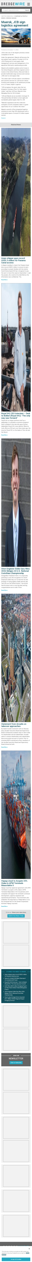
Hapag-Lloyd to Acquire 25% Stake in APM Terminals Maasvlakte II (14, 883)
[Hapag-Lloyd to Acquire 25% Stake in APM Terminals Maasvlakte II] (16, 815)
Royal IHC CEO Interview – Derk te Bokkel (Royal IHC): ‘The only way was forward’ (15, 415)
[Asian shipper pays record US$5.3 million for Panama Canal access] (16, 192)
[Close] (29, 1249)
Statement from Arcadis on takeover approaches (13, 725)
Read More (4, 279)
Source (3, 118)
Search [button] (27, 10)
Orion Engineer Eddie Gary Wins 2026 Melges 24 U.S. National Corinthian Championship (15, 571)
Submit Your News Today (16, 916)
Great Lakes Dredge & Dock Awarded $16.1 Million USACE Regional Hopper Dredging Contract (15, 998)
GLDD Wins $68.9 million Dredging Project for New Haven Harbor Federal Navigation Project (16, 987)
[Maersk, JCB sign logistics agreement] (16, 38)
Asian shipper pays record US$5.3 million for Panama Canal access (13, 260)
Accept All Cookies (16, 1259)
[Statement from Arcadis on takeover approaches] (16, 658)
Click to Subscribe (16, 1062)
